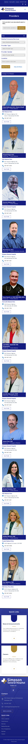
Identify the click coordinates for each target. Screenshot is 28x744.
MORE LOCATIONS (7, 711)
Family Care (5, 108)
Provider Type (6, 45)
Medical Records (5, 726)
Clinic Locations (5, 719)
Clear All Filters (18, 66)
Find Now (22, 28)
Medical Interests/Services (10, 39)
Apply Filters (5, 66)
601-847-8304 (8, 593)
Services (3, 724)
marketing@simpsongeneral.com (11, 706)
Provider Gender (6, 52)
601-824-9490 (8, 545)
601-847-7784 (8, 308)
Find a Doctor (4, 721)
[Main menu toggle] (25, 9)
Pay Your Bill (12, 2)
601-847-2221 (23, 2)
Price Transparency (5, 729)
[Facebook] (22, 4)
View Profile (6, 121)
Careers (17, 2)
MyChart (6, 2)
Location (4, 58)
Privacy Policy (14, 741)
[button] (25, 4)
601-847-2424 (8, 165)
